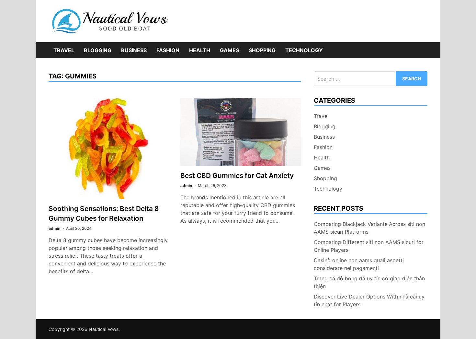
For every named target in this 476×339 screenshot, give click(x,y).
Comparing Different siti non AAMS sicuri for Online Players (369, 246)
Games (229, 50)
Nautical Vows (104, 329)
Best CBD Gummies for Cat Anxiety (237, 175)
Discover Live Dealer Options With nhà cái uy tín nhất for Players (369, 300)
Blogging (97, 50)
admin (54, 228)
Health (199, 50)
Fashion (167, 50)
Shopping (262, 50)
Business (134, 50)
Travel (63, 50)
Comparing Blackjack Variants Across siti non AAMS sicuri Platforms (369, 228)
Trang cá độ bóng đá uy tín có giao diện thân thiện (369, 282)
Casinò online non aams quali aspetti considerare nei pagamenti (359, 264)
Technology (304, 50)
